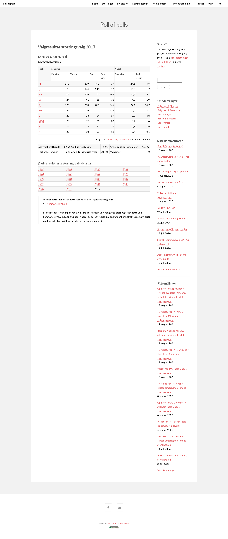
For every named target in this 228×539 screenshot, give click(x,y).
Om (219, 3)
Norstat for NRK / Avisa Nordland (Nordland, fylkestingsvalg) (170, 315)
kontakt (161, 65)
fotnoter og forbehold (118, 139)
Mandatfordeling (180, 3)
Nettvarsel (163, 126)
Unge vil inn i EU (166, 207)
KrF (40, 110)
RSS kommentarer (166, 118)
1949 (69, 169)
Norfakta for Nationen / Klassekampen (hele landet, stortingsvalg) (171, 387)
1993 (41, 184)
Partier (200, 3)
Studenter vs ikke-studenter (172, 229)
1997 (69, 184)
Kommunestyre (140, 3)
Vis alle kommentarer (168, 269)
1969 (97, 174)
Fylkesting (122, 3)
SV (40, 99)
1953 (97, 169)
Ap (40, 83)
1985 (97, 179)
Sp (40, 105)
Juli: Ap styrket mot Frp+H (171, 182)
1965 (69, 174)
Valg (210, 3)
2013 (69, 189)
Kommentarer (160, 3)
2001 (97, 184)
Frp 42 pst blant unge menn (171, 218)
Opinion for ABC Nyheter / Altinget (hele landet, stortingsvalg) (171, 406)
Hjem (95, 3)
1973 (125, 174)
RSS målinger (164, 114)
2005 (125, 184)
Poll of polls (9, 3)
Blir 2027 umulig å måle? (170, 146)
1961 (41, 174)
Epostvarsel (163, 122)
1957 (125, 169)
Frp (40, 94)
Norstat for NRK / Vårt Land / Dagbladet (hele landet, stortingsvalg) (173, 353)
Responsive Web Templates (118, 523)
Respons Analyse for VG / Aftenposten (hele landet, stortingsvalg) (171, 334)
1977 (41, 179)
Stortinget (107, 3)
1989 (125, 179)
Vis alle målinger (166, 470)
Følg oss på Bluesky (167, 106)
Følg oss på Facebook (168, 110)
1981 (69, 179)
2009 (41, 189)
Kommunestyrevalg (57, 203)
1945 (41, 169)
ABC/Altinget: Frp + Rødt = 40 (173, 171)
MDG (41, 121)
